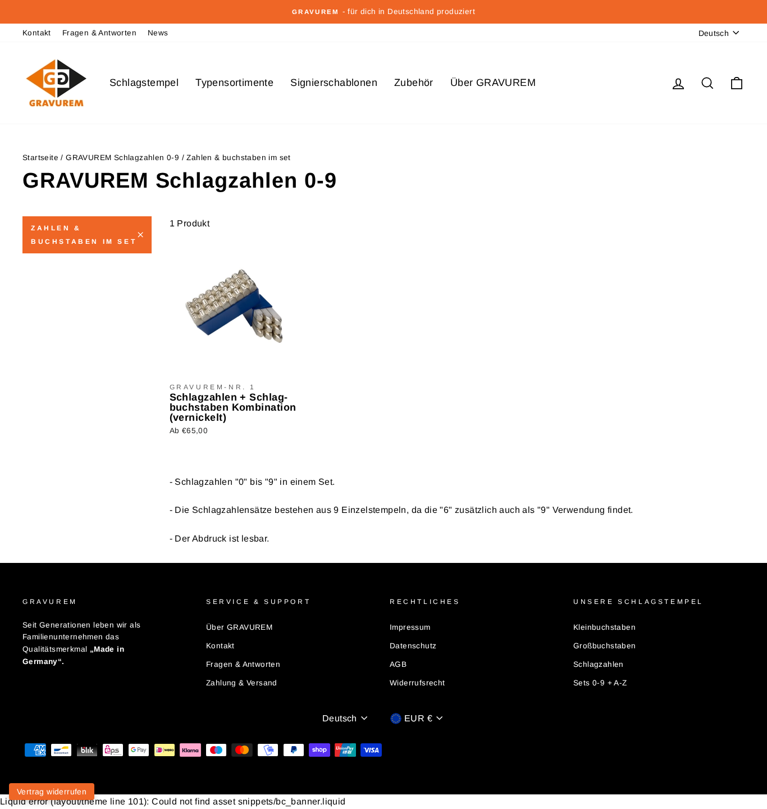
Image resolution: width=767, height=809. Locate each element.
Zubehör (413, 82)
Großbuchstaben (604, 646)
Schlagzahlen (598, 664)
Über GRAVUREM (493, 82)
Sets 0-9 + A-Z (600, 683)
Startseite (40, 157)
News (158, 33)
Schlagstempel (144, 82)
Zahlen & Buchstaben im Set (83, 235)
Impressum (410, 627)
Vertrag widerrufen (51, 791)
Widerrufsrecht (417, 683)
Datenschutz (413, 646)
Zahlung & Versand (241, 683)
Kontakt (36, 33)
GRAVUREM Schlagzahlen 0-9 (122, 157)
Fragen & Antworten (99, 33)
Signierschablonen (333, 82)
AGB (398, 664)
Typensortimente (234, 82)
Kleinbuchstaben (604, 627)
